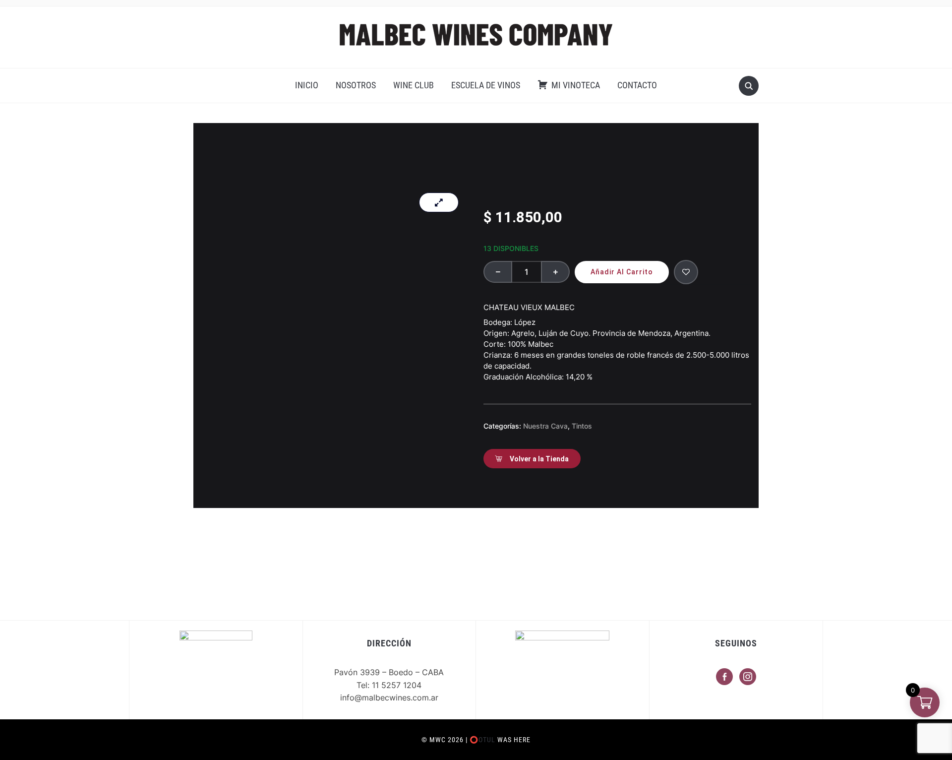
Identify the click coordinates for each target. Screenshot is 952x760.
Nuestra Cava (545, 426)
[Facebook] (724, 676)
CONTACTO (637, 85)
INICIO (306, 85)
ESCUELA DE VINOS (485, 85)
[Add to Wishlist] (686, 272)
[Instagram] (747, 676)
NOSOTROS (356, 85)
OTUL (486, 740)
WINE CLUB (413, 85)
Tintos (582, 426)
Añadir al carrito (622, 272)
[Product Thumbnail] (439, 202)
